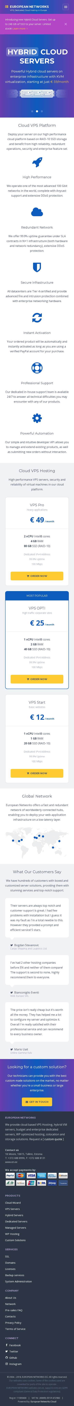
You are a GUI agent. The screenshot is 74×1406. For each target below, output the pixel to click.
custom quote (53, 1139)
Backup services (14, 1275)
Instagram (15, 1364)
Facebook (15, 1345)
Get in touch (38, 1101)
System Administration (18, 1281)
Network (10, 1304)
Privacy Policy (13, 1322)
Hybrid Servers (14, 1215)
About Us (10, 1297)
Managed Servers (15, 1227)
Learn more (18, 28)
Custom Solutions (15, 1240)
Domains (10, 1262)
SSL (7, 1256)
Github (13, 1357)
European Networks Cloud (43, 1401)
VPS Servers (12, 1209)
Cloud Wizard (13, 1202)
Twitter (13, 1351)
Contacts (10, 1316)
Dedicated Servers (16, 1221)
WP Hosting (12, 1234)
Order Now (38, 576)
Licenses (10, 1269)
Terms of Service (15, 1329)
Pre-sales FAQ (13, 1310)
